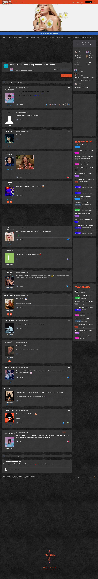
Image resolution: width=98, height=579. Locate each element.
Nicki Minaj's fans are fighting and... (84, 156)
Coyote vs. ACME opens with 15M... (84, 167)
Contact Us (53, 567)
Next (11, 82)
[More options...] (69, 87)
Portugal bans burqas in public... (83, 213)
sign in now (37, 464)
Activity (22, 2)
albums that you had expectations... (84, 196)
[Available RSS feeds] (94, 477)
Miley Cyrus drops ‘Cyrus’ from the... (84, 231)
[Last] (14, 82)
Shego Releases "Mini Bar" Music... (83, 208)
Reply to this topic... (16, 469)
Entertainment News (85, 158)
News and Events (84, 221)
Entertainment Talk (29, 70)
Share (56, 69)
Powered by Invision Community (49, 569)
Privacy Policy (45, 567)
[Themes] (94, 2)
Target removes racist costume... (83, 173)
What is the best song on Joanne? (83, 150)
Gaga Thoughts (85, 147)
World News (83, 176)
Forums (15, 2)
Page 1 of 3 (19, 82)
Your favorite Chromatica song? (83, 144)
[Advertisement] (37, 50)
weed (91, 51)
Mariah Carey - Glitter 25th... (82, 185)
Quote (21, 104)
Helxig (79, 51)
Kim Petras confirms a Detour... (82, 190)
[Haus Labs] (49, 17)
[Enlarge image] (25, 162)
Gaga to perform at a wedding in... (83, 219)
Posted (22, 87)
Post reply (66, 76)
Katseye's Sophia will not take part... (84, 179)
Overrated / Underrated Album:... (83, 162)
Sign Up (89, 2)
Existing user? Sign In (78, 2)
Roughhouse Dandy (82, 55)
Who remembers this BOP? (81, 202)
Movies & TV (83, 170)
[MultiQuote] (17, 105)
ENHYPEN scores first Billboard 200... (84, 225)
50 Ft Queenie (92, 55)
